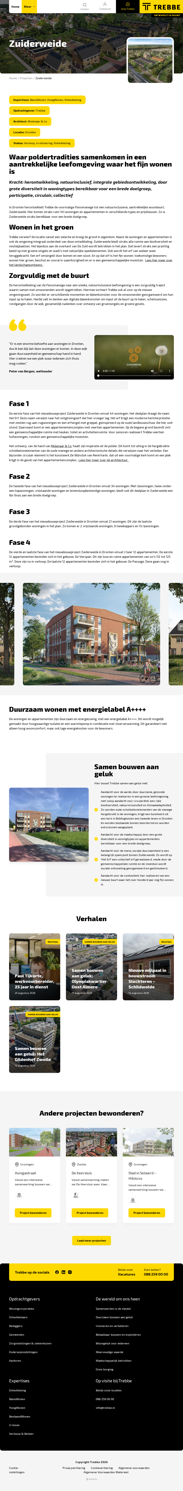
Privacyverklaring (74, 1467)
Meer (27, 6)
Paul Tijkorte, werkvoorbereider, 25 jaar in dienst (34, 981)
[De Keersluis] (91, 1142)
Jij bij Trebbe (128, 8)
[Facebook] (57, 1272)
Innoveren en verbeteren (112, 1325)
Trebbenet (105, 8)
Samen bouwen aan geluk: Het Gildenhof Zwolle (33, 1054)
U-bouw (14, 1425)
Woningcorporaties (21, 1308)
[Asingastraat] (34, 1142)
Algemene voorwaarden (134, 1467)
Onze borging (104, 1369)
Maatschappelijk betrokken (113, 1360)
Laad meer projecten (91, 1240)
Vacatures (126, 1274)
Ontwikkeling (17, 1390)
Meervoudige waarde (109, 1352)
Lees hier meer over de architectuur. (103, 460)
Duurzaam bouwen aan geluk (114, 1317)
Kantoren (15, 1360)
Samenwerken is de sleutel (113, 1308)
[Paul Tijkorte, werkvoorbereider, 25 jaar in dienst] (34, 966)
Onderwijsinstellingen (23, 1352)
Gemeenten (16, 1334)
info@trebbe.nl (105, 1407)
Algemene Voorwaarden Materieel (106, 1472)
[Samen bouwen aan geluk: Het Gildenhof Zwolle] (34, 1039)
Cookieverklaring (102, 1467)
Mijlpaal (53, 942)
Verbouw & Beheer (21, 1433)
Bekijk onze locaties (109, 1390)
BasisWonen (17, 1399)
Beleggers (16, 1325)
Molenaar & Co (61, 446)
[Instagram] (70, 1272)
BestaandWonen (19, 1416)
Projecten (26, 78)
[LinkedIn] (63, 1272)
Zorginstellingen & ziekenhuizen (30, 1343)
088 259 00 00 (156, 1274)
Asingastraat (25, 1173)
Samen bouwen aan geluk (100, 942)
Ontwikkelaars (18, 1317)
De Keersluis (82, 1173)
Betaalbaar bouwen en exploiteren (118, 1334)
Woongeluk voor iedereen (112, 1343)
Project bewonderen (35, 1213)
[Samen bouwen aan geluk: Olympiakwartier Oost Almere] (91, 966)
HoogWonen (17, 1407)
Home (15, 6)
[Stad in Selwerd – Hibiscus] (148, 1142)
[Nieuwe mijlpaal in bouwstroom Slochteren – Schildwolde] (148, 966)
